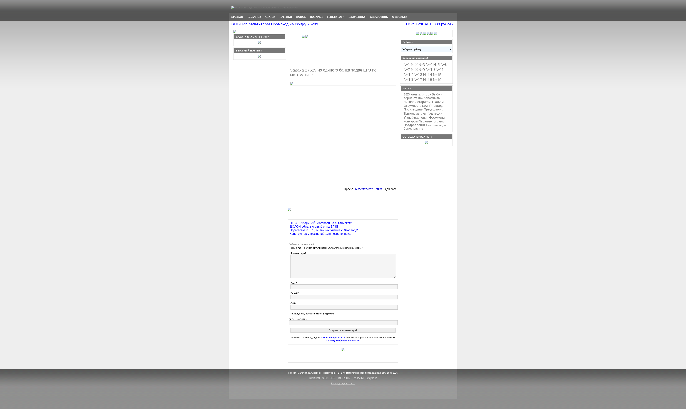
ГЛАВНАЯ (237, 16)
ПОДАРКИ (316, 16)
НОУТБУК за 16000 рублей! (430, 24)
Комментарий (298, 253)
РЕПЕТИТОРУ (335, 16)
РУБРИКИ (286, 16)
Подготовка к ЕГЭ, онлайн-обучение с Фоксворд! (324, 230)
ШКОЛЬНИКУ (357, 16)
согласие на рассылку (333, 337)
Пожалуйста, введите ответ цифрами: (312, 313)
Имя (293, 283)
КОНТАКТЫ (344, 378)
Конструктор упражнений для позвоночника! (320, 233)
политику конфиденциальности (342, 340)
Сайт (293, 303)
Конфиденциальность (343, 383)
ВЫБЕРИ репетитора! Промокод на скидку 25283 (274, 24)
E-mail (294, 293)
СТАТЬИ (270, 16)
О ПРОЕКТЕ (399, 16)
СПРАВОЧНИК (379, 16)
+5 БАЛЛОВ (254, 16)
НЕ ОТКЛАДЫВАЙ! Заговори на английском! (321, 223)
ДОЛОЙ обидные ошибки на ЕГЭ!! (314, 226)
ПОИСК (301, 16)
